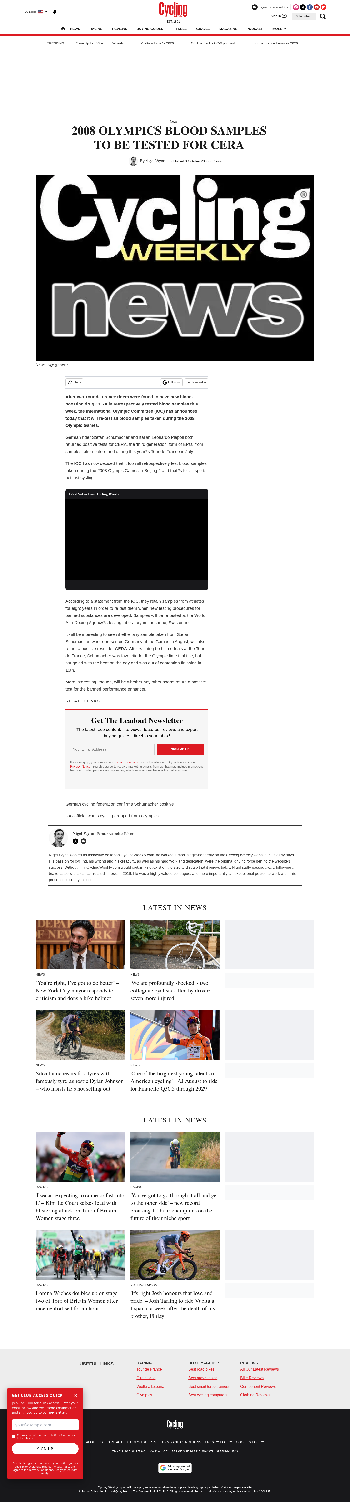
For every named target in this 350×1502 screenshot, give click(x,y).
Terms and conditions (180, 1442)
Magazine (228, 29)
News (75, 29)
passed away (263, 867)
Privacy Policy (61, 1466)
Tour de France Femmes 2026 (275, 43)
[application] (136, 539)
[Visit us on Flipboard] (323, 7)
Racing (96, 29)
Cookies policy (250, 1442)
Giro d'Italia (145, 1378)
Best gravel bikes (202, 1378)
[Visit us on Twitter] (303, 7)
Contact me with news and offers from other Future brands (46, 1437)
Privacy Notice (80, 766)
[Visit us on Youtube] (317, 7)
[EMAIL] (85, 841)
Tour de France (149, 1369)
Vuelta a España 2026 (157, 43)
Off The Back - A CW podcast (213, 43)
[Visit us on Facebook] (310, 7)
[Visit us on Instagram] (296, 7)
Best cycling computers (207, 1395)
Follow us (174, 382)
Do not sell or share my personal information (193, 1451)
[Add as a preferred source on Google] (175, 1468)
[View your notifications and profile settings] (55, 12)
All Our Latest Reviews (259, 1369)
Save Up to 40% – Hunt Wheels (100, 43)
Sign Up (45, 1448)
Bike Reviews (252, 1378)
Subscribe (303, 16)
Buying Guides (150, 29)
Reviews (119, 29)
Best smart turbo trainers (208, 1386)
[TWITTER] (77, 841)
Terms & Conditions (41, 1470)
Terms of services (127, 762)
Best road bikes (201, 1369)
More (277, 29)
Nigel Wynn (155, 161)
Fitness (180, 29)
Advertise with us (128, 1451)
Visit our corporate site (236, 1487)
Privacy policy (218, 1442)
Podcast (255, 29)
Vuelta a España (150, 1386)
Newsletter (199, 382)
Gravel (203, 29)
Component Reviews (258, 1386)
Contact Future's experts (131, 1442)
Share (77, 382)
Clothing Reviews (255, 1395)
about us (94, 1442)
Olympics (144, 1395)
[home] (63, 29)
